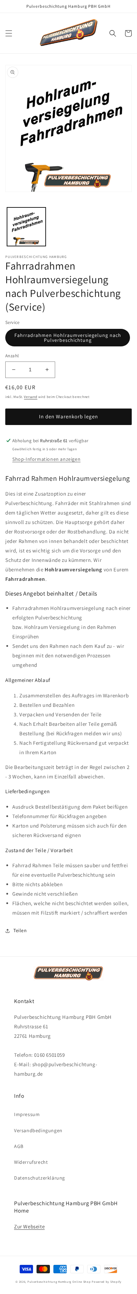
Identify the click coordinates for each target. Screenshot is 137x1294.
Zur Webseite (29, 1226)
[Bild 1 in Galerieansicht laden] (26, 226)
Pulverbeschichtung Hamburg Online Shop (59, 1281)
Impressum (27, 1114)
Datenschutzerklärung (39, 1178)
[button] (9, 33)
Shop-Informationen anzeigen (46, 459)
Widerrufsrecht (31, 1162)
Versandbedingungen (38, 1130)
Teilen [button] (20, 930)
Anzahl (12, 356)
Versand (30, 396)
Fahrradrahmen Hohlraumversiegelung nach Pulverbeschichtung (67, 337)
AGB (19, 1146)
